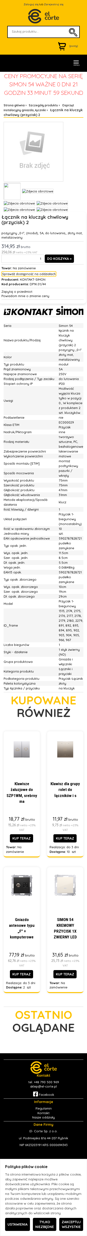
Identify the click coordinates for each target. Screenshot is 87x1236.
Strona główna (14, 105)
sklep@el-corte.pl (43, 1086)
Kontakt (43, 1113)
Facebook (46, 1095)
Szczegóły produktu (43, 105)
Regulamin (44, 1108)
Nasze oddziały (43, 1117)
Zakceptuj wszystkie (71, 1224)
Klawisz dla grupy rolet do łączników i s (65, 789)
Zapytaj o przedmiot (16, 291)
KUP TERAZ (21, 838)
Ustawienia (17, 1224)
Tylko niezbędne (44, 1224)
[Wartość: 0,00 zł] (63, 46)
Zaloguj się (31, 4)
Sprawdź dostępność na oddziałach (29, 274)
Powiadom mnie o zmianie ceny (25, 296)
